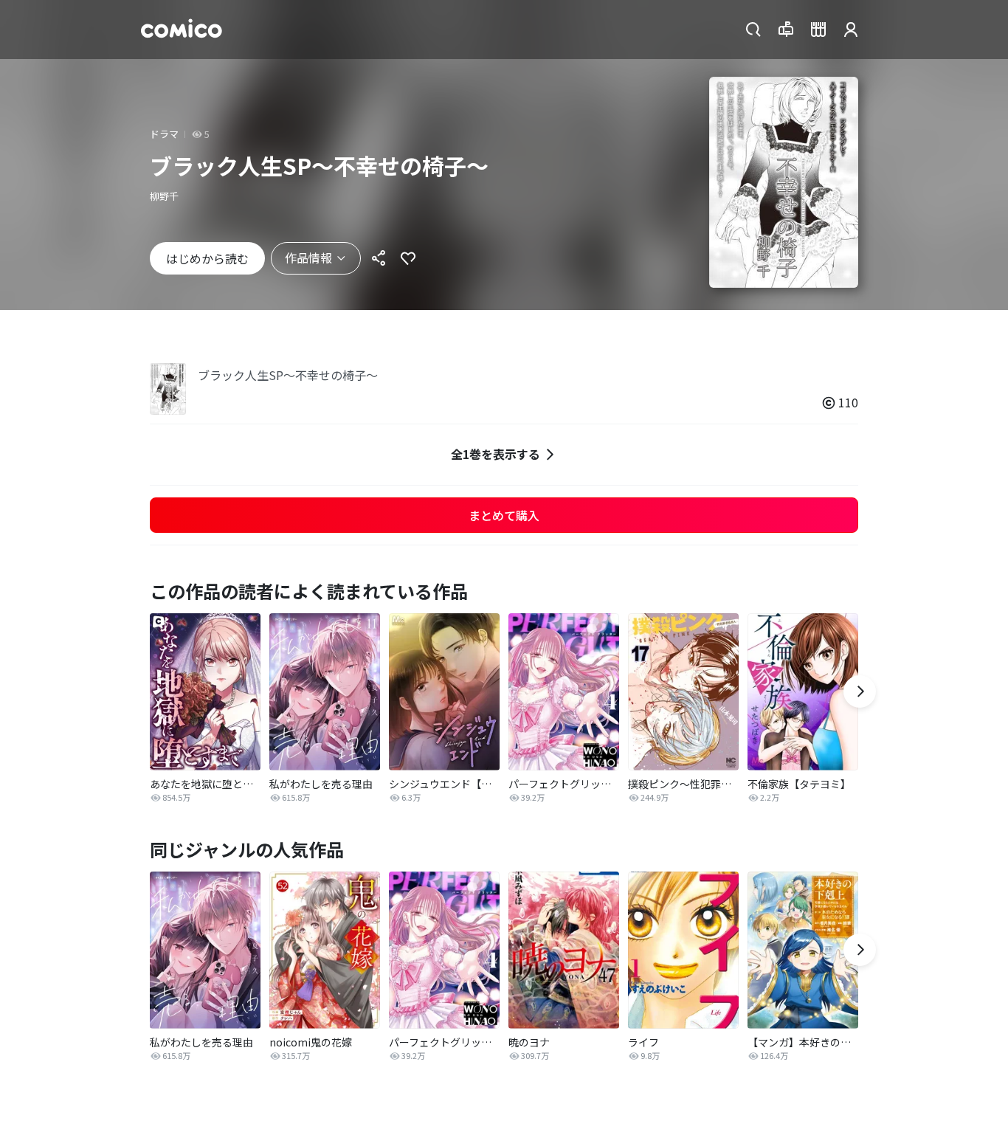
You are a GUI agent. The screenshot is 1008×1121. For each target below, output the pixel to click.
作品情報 (308, 257)
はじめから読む (207, 258)
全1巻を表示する (495, 454)
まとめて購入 (504, 515)
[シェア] (378, 258)
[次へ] (859, 691)
